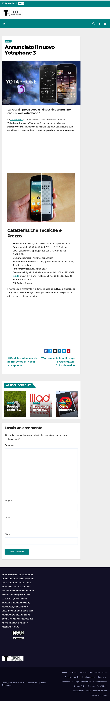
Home (64, 673)
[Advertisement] (41, 153)
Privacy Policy (80, 686)
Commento (10, 445)
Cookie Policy (94, 673)
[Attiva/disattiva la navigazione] (105, 23)
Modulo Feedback (100, 682)
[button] (93, 23)
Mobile (8, 41)
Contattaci (83, 673)
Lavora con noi (67, 682)
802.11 (16, 276)
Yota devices (16, 119)
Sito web (9, 534)
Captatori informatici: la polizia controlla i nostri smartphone (22, 362)
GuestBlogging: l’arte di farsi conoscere (80, 677)
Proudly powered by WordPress (14, 683)
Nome (8, 501)
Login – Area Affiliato (83, 682)
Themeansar (7, 685)
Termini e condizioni (99, 695)
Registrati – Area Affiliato (97, 686)
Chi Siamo (73, 673)
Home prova (102, 677)
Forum (104, 673)
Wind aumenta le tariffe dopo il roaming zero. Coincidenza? (58, 362)
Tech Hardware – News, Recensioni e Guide (90, 691)
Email (8, 517)
